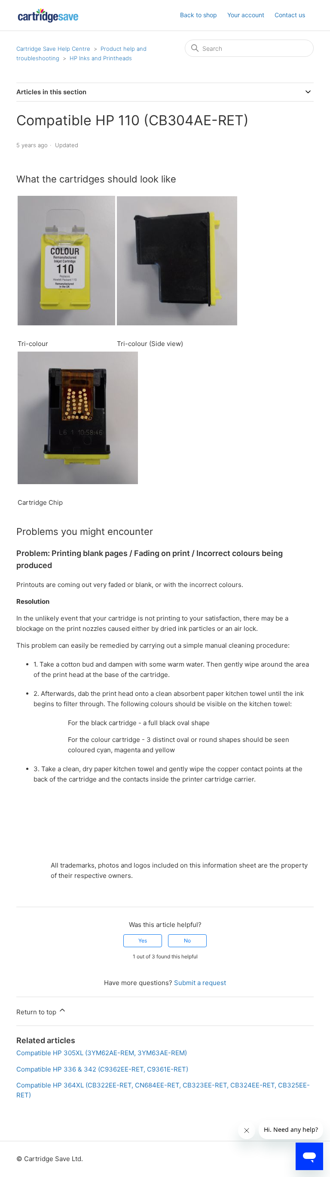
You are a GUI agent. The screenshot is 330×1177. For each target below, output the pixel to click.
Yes (142, 940)
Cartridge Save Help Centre (53, 48)
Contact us (290, 15)
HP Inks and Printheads (101, 58)
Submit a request (200, 983)
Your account (245, 15)
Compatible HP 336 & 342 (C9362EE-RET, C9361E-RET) (102, 1069)
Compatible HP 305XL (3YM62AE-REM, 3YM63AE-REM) (101, 1053)
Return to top (37, 1012)
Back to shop (198, 15)
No (187, 940)
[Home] (48, 15)
